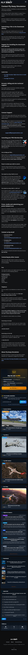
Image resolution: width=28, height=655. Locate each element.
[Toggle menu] (25, 2)
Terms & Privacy (18, 642)
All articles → (14, 586)
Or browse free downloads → (14, 391)
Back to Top (14, 649)
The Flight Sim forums (9, 78)
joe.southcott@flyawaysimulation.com (13, 248)
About (12, 642)
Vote (4, 618)
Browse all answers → (14, 553)
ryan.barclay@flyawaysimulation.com (12, 237)
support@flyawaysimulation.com (14, 133)
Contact (8, 642)
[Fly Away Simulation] (12, 1)
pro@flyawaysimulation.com (15, 192)
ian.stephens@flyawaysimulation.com (12, 243)
